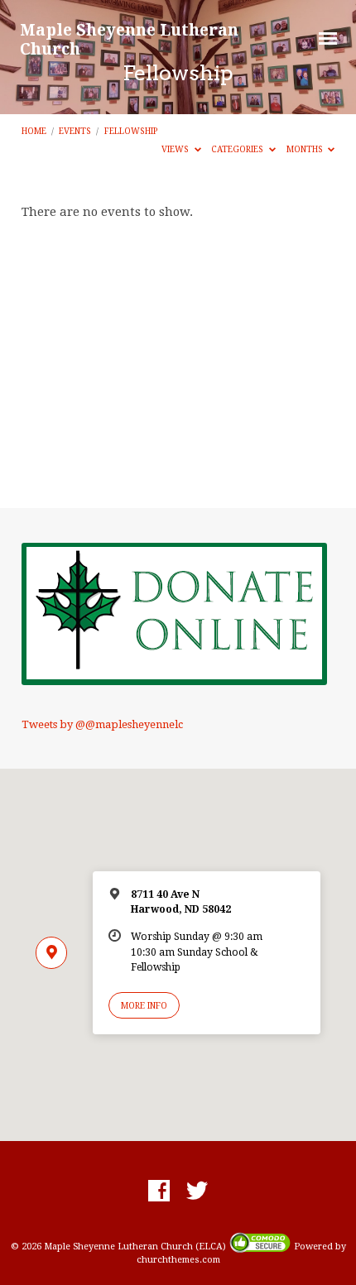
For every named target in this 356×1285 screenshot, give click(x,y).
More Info (144, 1005)
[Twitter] (197, 1191)
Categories (238, 149)
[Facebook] (159, 1191)
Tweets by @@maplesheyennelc (102, 724)
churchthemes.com (178, 1259)
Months (305, 149)
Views (176, 149)
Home (34, 131)
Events (75, 131)
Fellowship (130, 131)
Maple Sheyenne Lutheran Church (129, 39)
